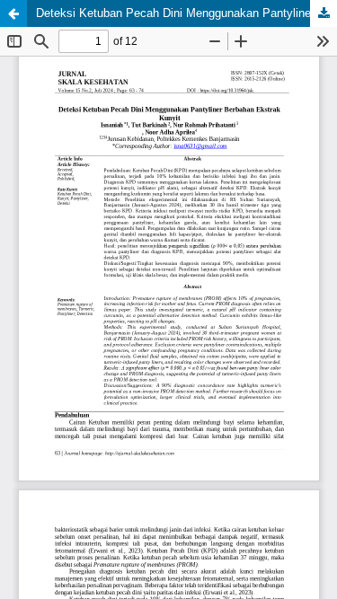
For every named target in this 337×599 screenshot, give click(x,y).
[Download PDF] (323, 13)
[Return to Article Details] (13, 13)
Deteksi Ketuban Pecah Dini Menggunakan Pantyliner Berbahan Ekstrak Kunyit (186, 13)
